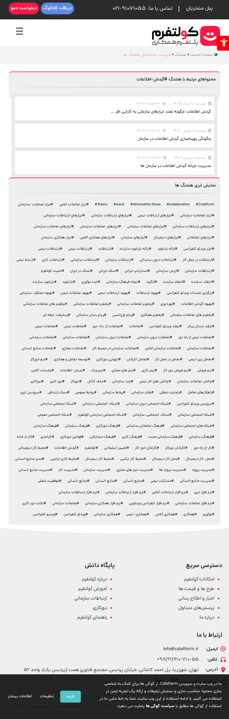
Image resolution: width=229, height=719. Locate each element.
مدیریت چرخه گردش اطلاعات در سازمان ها (176, 166)
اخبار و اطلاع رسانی (196, 598)
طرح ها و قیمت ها (196, 589)
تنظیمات (47, 696)
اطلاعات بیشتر (20, 696)
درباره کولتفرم (94, 579)
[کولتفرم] (186, 36)
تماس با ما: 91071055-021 (142, 9)
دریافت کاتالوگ (57, 8)
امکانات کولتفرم (199, 579)
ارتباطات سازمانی (90, 598)
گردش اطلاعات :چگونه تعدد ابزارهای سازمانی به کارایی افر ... (161, 112)
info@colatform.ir (181, 649)
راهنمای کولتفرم (92, 617)
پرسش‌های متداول (196, 608)
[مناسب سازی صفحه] (223, 43)
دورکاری (100, 608)
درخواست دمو (24, 8)
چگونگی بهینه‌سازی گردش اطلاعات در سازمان (174, 139)
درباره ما (206, 617)
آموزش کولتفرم (92, 589)
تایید (70, 696)
